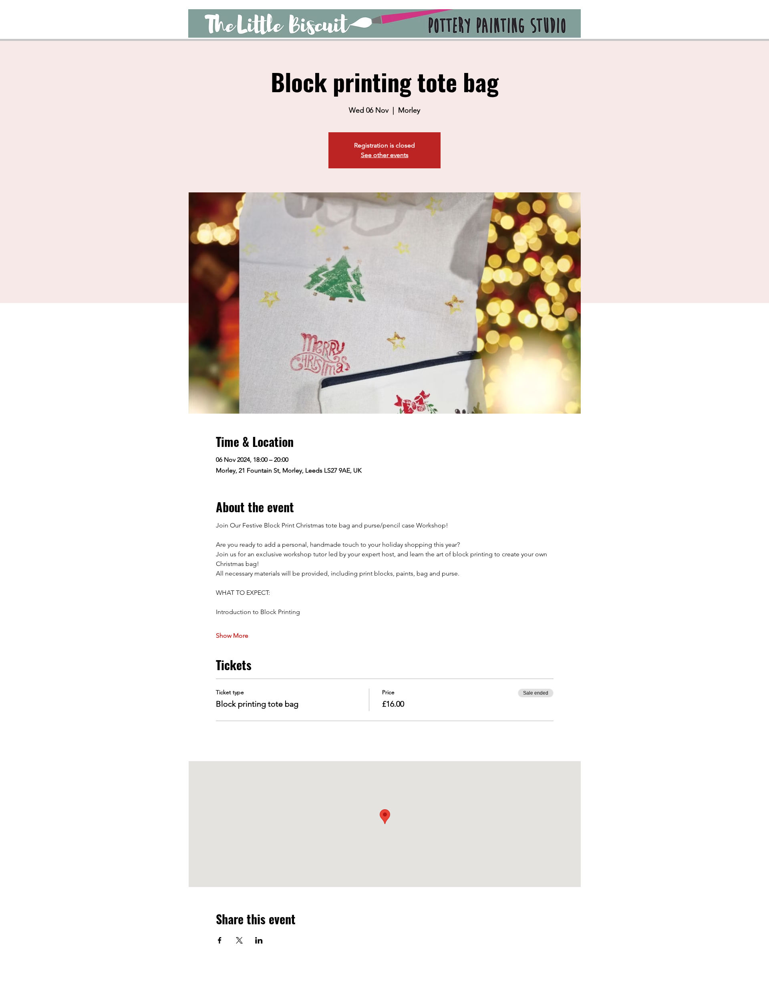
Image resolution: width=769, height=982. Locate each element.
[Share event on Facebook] (219, 940)
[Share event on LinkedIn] (259, 940)
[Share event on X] (239, 940)
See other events (385, 155)
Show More (232, 635)
